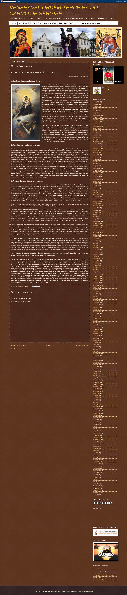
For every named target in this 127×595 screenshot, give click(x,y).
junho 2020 (96, 265)
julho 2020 (95, 263)
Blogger (91, 591)
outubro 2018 (96, 309)
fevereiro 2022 (96, 221)
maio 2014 (95, 426)
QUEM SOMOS (50, 23)
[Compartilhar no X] (36, 286)
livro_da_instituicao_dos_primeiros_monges (104, 575)
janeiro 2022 (96, 223)
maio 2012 (95, 479)
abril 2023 (95, 190)
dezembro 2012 (97, 464)
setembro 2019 (97, 285)
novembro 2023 (97, 174)
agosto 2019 (96, 287)
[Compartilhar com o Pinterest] (39, 286)
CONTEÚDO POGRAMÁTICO (89, 23)
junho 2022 (96, 212)
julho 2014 (95, 422)
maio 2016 (95, 373)
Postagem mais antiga (82, 345)
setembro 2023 (97, 179)
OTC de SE (106, 87)
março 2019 (96, 298)
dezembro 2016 (97, 358)
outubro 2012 (96, 468)
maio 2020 (95, 267)
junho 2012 (96, 477)
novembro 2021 (97, 227)
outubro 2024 (96, 150)
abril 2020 (95, 269)
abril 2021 (95, 243)
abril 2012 (95, 481)
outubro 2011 (96, 494)
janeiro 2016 (96, 382)
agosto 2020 (96, 261)
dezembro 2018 (97, 305)
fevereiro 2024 (96, 168)
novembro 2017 (97, 333)
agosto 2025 (96, 128)
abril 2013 (95, 455)
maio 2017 (95, 347)
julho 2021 (95, 236)
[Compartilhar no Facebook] (37, 286)
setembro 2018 (97, 311)
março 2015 (96, 404)
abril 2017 (95, 349)
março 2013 (96, 457)
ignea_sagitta (96, 573)
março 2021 (96, 245)
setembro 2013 (97, 444)
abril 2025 (95, 137)
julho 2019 (95, 289)
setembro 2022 (97, 205)
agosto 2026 (96, 102)
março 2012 (96, 483)
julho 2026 (95, 104)
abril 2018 (95, 322)
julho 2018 (95, 316)
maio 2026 (95, 108)
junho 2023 (96, 185)
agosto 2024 (96, 155)
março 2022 (96, 219)
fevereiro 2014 (96, 433)
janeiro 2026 (96, 117)
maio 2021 (95, 241)
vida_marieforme (97, 582)
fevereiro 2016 (96, 380)
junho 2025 (96, 132)
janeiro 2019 (96, 302)
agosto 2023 (96, 181)
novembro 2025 (97, 121)
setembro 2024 (97, 152)
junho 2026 (96, 106)
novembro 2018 (97, 307)
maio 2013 (95, 453)
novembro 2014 (97, 413)
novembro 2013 (97, 439)
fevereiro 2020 (96, 274)
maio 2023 (95, 188)
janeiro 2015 (96, 408)
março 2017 (96, 351)
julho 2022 (95, 210)
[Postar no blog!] (34, 286)
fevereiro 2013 (96, 459)
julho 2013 (95, 448)
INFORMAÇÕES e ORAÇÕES (30, 23)
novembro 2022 (97, 201)
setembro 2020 (97, 258)
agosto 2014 (96, 419)
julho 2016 (95, 369)
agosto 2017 (96, 340)
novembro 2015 (97, 386)
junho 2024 (96, 159)
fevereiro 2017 (96, 353)
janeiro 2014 (96, 435)
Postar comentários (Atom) (20, 349)
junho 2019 (96, 291)
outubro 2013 (96, 442)
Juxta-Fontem (96, 568)
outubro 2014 (96, 415)
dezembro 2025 (97, 119)
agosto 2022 (96, 208)
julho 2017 (95, 342)
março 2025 (96, 139)
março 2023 (96, 192)
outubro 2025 (96, 124)
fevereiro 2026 (96, 115)
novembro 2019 (97, 280)
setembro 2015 (97, 391)
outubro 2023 (96, 177)
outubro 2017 (96, 336)
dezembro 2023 (97, 172)
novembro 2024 (97, 148)
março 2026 (96, 113)
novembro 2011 (97, 492)
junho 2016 (96, 371)
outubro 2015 (96, 389)
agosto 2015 (96, 393)
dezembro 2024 (97, 146)
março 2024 (96, 166)
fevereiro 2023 (96, 194)
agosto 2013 (96, 446)
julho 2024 (95, 157)
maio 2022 (95, 214)
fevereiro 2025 (96, 141)
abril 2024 (95, 163)
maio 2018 (95, 320)
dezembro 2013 (97, 437)
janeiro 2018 (96, 329)
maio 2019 (95, 294)
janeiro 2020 (96, 276)
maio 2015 (95, 400)
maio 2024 (95, 161)
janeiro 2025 (96, 144)
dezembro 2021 (97, 225)
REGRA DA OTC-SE (66, 23)
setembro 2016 (97, 364)
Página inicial (50, 345)
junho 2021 (96, 238)
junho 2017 (96, 344)
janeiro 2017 (96, 355)
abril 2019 (95, 296)
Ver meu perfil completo (108, 89)
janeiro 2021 (96, 250)
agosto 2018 (96, 313)
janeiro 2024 (96, 170)
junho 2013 (96, 450)
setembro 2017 (97, 338)
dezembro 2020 (97, 252)
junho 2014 (96, 424)
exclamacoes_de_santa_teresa (101, 571)
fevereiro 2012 (96, 486)
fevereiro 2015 (96, 406)
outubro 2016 (96, 362)
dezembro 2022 (97, 199)
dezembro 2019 (97, 278)
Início (14, 23)
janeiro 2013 (96, 461)
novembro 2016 (97, 360)
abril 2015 (95, 402)
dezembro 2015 (97, 384)
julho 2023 (95, 183)
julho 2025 (95, 130)
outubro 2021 (96, 230)
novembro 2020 (97, 254)
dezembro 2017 (97, 331)
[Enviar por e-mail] (33, 286)
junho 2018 (96, 318)
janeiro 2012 (96, 488)
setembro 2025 (97, 126)
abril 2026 (95, 110)
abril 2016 (95, 375)
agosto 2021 (96, 234)
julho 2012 (95, 475)
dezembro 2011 (97, 490)
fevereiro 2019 (96, 300)
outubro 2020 (96, 256)
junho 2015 (96, 397)
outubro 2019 (96, 283)
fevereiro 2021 (96, 247)
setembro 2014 (97, 417)
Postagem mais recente (18, 345)
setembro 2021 (97, 232)
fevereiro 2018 (96, 327)
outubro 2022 (96, 203)
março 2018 (96, 324)
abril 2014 (95, 428)
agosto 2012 (96, 472)
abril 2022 (95, 216)
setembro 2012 (97, 470)
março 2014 (96, 430)
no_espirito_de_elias (98, 577)
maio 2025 (95, 135)
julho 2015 (95, 395)
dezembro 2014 (97, 411)
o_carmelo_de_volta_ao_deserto (101, 579)
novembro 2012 (97, 466)
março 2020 (96, 272)
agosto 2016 (96, 366)
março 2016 (96, 378)
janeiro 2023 (96, 196)
